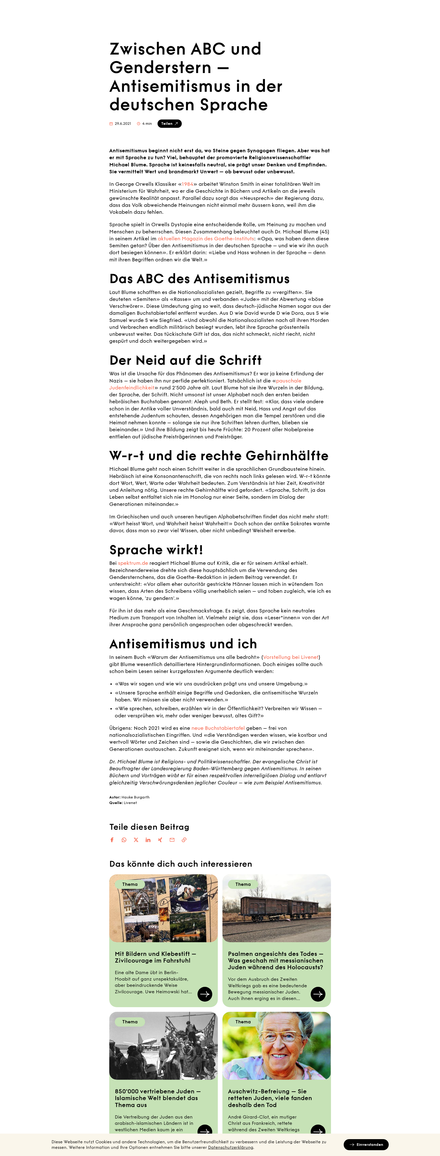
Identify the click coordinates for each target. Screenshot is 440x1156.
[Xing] (160, 840)
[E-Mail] (172, 840)
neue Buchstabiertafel (218, 728)
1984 (187, 184)
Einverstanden (370, 1144)
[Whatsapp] (124, 840)
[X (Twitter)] (136, 840)
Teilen (167, 123)
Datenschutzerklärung (230, 1147)
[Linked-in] (148, 840)
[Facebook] (112, 840)
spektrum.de (133, 563)
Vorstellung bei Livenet (291, 657)
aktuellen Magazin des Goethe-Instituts (205, 239)
